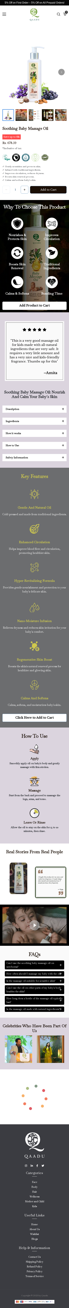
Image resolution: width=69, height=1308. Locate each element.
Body (34, 1187)
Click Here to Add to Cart (34, 717)
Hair (34, 1191)
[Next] (61, 72)
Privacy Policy (35, 1271)
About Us (34, 1229)
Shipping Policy (34, 1261)
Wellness (34, 1196)
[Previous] (9, 880)
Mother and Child (34, 1201)
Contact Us (34, 1257)
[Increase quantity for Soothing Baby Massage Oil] (24, 190)
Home (34, 1224)
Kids (34, 1206)
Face (34, 1182)
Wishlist (34, 1234)
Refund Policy (34, 1266)
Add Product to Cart (34, 305)
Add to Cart (48, 189)
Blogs (34, 1239)
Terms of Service (34, 1276)
